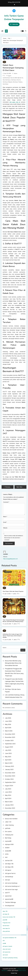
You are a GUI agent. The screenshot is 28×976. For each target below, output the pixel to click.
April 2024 (8, 798)
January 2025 (9, 769)
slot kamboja (9, 876)
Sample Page (14, 973)
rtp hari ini (20, 77)
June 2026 (8, 721)
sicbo (6, 854)
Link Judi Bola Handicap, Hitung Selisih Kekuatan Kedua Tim (14, 696)
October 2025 (9, 740)
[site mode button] (22, 31)
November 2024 (10, 776)
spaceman (8, 896)
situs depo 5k (6, 928)
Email (5, 522)
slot (4, 62)
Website (5, 528)
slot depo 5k (6, 914)
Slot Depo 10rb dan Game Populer (13, 591)
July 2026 (8, 718)
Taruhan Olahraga (10, 902)
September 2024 (10, 782)
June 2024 (8, 792)
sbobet (7, 847)
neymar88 (8, 841)
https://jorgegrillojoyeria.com (10, 558)
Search (4, 647)
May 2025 (8, 756)
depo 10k (5, 911)
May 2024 (8, 795)
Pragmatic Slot (6, 922)
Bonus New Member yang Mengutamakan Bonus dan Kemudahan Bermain (13, 663)
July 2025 (8, 750)
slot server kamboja (11, 883)
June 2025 (8, 753)
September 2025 (10, 744)
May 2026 (8, 724)
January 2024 (9, 805)
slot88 (4, 943)
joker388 (5, 920)
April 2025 (8, 760)
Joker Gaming (9, 825)
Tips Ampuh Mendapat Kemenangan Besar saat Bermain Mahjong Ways (13, 620)
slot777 (7, 892)
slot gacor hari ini (16, 80)
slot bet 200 (8, 860)
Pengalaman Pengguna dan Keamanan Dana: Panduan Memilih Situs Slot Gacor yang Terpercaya (14, 672)
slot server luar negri (11, 889)
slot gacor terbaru (17, 82)
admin (15, 73)
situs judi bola (6, 931)
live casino (8, 831)
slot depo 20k (9, 867)
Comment (6, 502)
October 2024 (9, 779)
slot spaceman (6, 952)
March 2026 (8, 731)
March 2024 (8, 802)
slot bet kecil (6, 925)
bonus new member (11, 818)
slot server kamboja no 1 (12, 886)
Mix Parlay (8, 838)
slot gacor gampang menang (10, 957)
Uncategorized (9, 905)
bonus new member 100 (9, 917)
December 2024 (10, 773)
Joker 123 (8, 822)
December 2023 (10, 808)
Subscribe (15, 24)
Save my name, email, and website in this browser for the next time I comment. (13, 538)
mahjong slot (9, 835)
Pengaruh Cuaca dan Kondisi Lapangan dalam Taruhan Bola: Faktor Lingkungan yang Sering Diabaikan (14, 682)
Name (5, 516)
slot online (5, 84)
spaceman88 (9, 899)
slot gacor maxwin (7, 82)
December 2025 (10, 734)
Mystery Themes (22, 970)
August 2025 (9, 747)
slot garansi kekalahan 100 (9, 937)
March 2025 (8, 763)
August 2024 (9, 785)
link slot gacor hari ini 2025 (10, 77)
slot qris (7, 880)
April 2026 (8, 727)
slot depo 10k (9, 864)
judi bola (7, 828)
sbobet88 (8, 851)
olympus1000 (9, 844)
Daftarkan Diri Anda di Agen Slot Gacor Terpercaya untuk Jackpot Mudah (12, 635)
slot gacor (8, 80)
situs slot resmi (7, 949)
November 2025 (10, 737)
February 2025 (9, 766)
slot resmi (5, 955)
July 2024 (8, 789)
